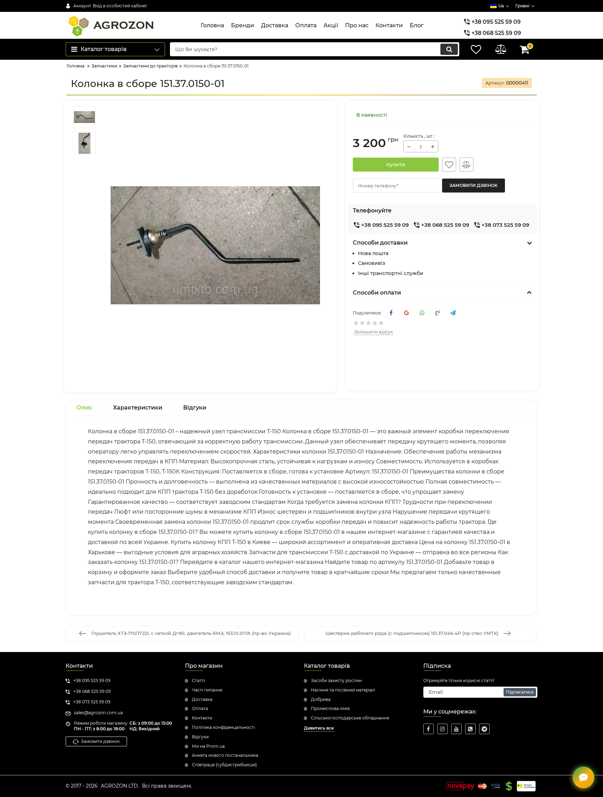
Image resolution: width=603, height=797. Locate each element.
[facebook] (428, 729)
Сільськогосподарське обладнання (350, 717)
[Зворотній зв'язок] (583, 777)
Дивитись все (319, 728)
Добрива (320, 699)
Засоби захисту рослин (336, 680)
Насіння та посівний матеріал (343, 690)
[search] (449, 49)
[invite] (470, 729)
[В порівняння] (467, 165)
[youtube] (456, 729)
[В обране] (449, 165)
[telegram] (484, 729)
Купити (395, 164)
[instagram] (442, 729)
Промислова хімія (330, 708)
